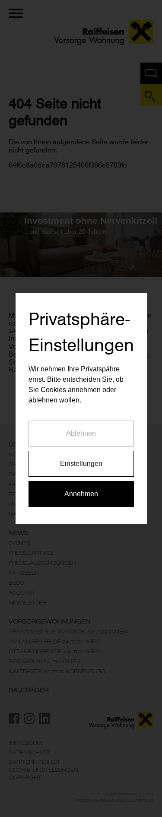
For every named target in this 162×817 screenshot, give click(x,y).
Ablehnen (81, 433)
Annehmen (81, 493)
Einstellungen (81, 463)
